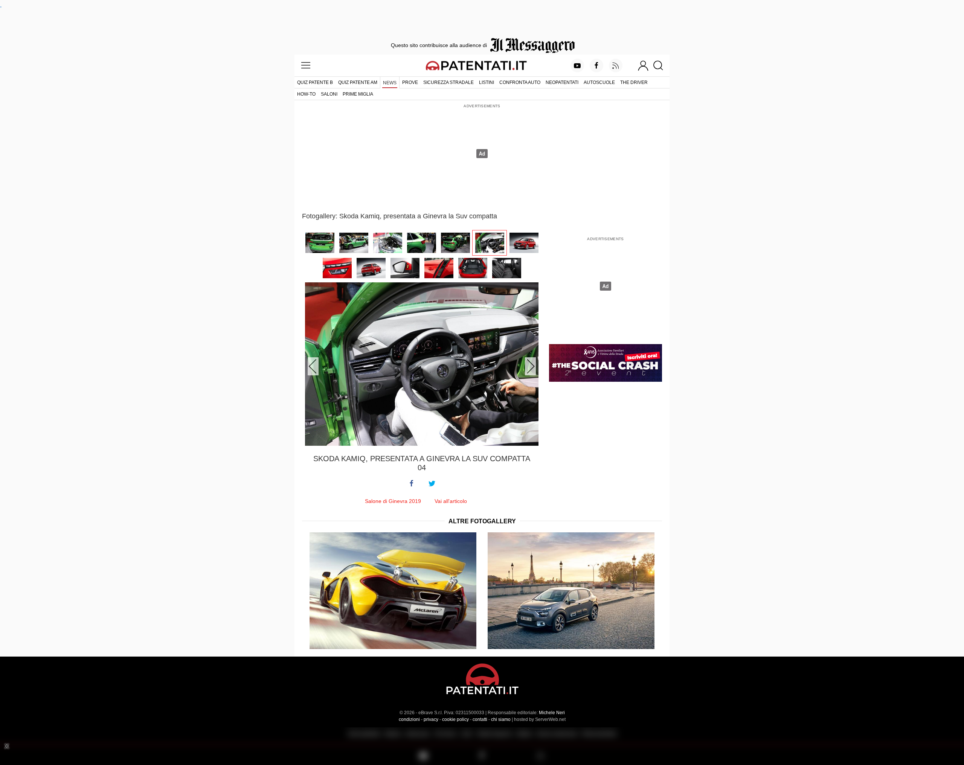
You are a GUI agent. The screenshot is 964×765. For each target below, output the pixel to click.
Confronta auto (519, 82)
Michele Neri (552, 712)
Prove (410, 82)
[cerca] (661, 65)
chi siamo (501, 719)
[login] (643, 65)
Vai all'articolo (451, 501)
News (390, 82)
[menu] (305, 65)
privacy (431, 719)
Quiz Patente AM (357, 82)
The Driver (634, 82)
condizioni (409, 719)
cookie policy (455, 719)
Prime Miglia (358, 94)
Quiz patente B (315, 82)
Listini (486, 82)
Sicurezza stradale (448, 82)
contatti (480, 719)
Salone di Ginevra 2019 (393, 501)
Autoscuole (599, 82)
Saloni (329, 94)
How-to (306, 94)
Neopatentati (562, 82)
